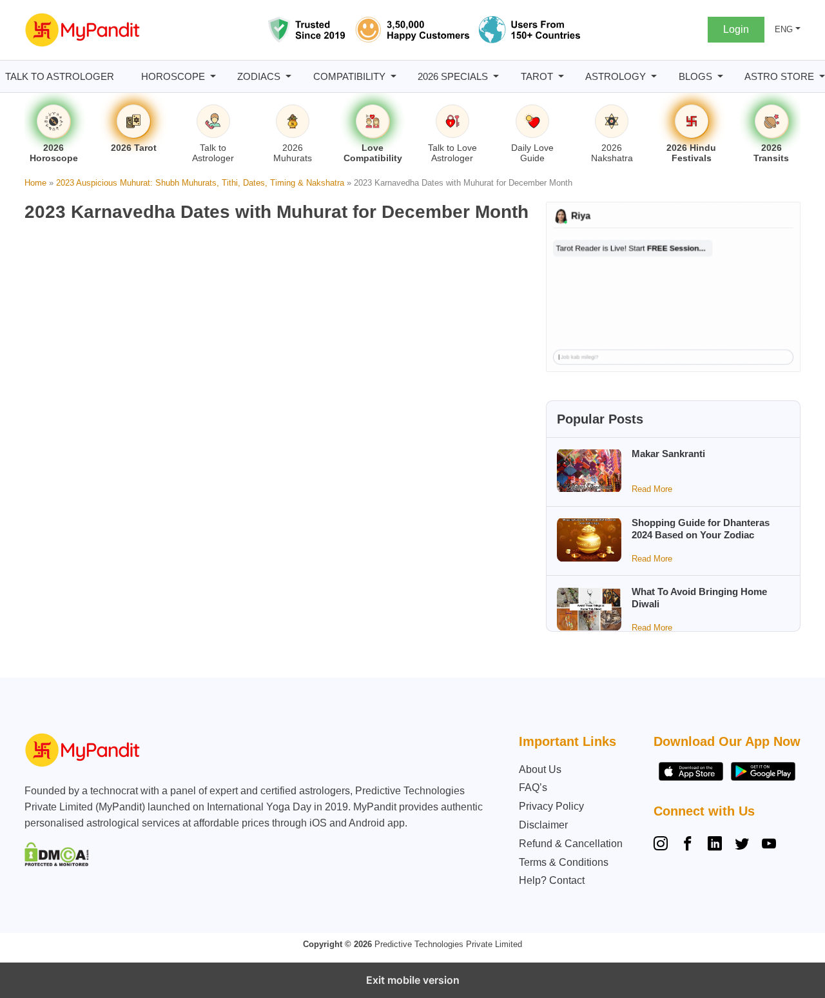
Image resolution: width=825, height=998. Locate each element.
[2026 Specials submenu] (496, 76)
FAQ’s (533, 787)
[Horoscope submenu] (213, 76)
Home (35, 183)
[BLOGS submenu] (720, 76)
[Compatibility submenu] (393, 76)
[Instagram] (663, 845)
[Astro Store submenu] (822, 76)
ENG (784, 29)
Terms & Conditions (563, 862)
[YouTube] (769, 845)
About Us (540, 769)
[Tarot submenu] (561, 76)
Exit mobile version (413, 980)
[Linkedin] (715, 845)
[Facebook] (687, 845)
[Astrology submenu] (654, 76)
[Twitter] (742, 845)
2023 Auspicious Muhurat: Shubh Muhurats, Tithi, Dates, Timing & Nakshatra (200, 183)
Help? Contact (552, 880)
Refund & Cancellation (571, 843)
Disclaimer (543, 824)
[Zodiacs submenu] (288, 76)
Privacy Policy (551, 806)
